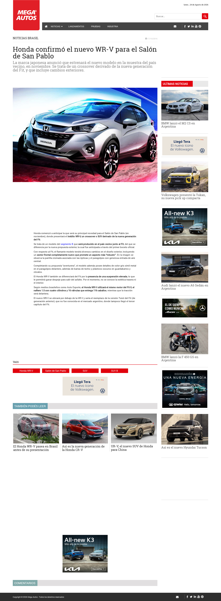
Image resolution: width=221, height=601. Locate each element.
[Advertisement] (85, 205)
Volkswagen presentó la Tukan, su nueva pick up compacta (183, 196)
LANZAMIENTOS (76, 26)
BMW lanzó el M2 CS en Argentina (178, 124)
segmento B (67, 243)
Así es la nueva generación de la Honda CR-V (83, 448)
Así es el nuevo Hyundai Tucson (184, 447)
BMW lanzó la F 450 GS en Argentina (179, 358)
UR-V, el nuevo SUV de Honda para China (132, 448)
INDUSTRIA (112, 26)
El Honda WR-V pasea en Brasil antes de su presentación (35, 448)
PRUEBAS (95, 26)
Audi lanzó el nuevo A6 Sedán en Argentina (184, 286)
